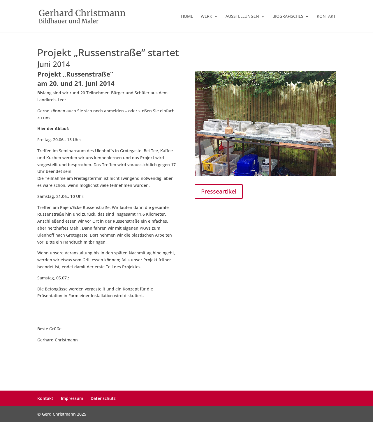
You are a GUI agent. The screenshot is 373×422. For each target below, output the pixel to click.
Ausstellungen (242, 16)
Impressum (72, 398)
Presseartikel (218, 191)
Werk (206, 16)
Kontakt (326, 16)
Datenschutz (103, 398)
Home (187, 16)
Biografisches (287, 16)
